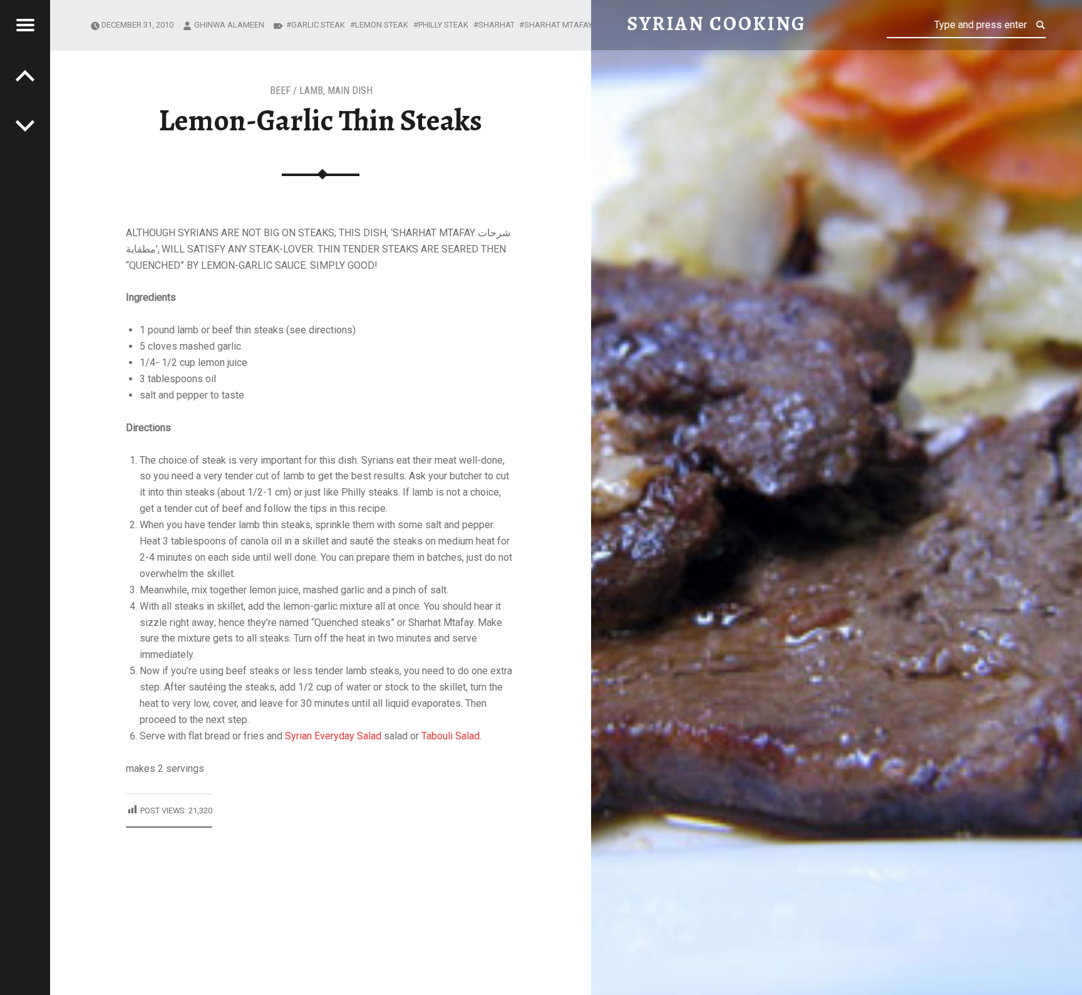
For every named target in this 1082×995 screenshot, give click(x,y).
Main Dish (350, 90)
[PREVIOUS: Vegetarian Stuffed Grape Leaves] (25, 125)
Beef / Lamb (296, 90)
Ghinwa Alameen (229, 24)
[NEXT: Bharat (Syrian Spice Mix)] (25, 75)
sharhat (496, 24)
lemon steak (381, 24)
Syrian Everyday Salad (333, 736)
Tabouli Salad (450, 736)
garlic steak (318, 24)
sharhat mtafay (558, 24)
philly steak (443, 24)
